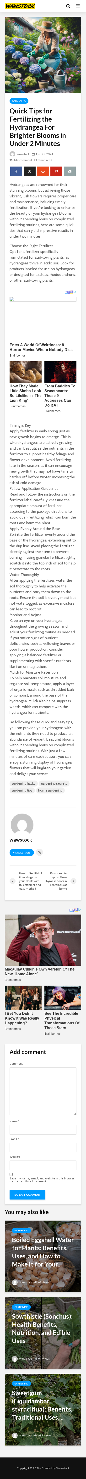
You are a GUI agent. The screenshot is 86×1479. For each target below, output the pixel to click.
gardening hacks (23, 783)
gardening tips (22, 790)
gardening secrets (54, 783)
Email (14, 1139)
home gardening (50, 790)
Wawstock (63, 1468)
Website (15, 1156)
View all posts (21, 852)
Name (14, 1121)
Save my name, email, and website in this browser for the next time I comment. (42, 1180)
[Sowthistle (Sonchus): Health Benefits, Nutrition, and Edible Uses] (43, 1332)
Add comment (22, 160)
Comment (16, 1063)
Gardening (19, 100)
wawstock (23, 154)
